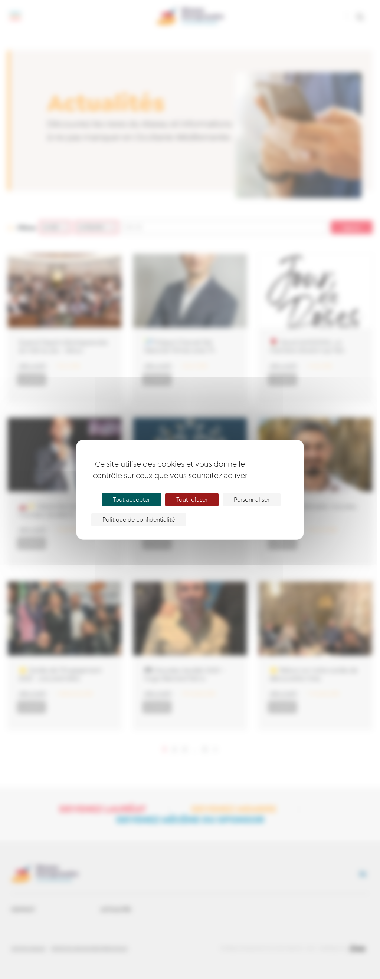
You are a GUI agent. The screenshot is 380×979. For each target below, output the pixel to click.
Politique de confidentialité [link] (138, 519)
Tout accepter (131, 499)
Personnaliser (251, 499)
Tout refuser (191, 499)
